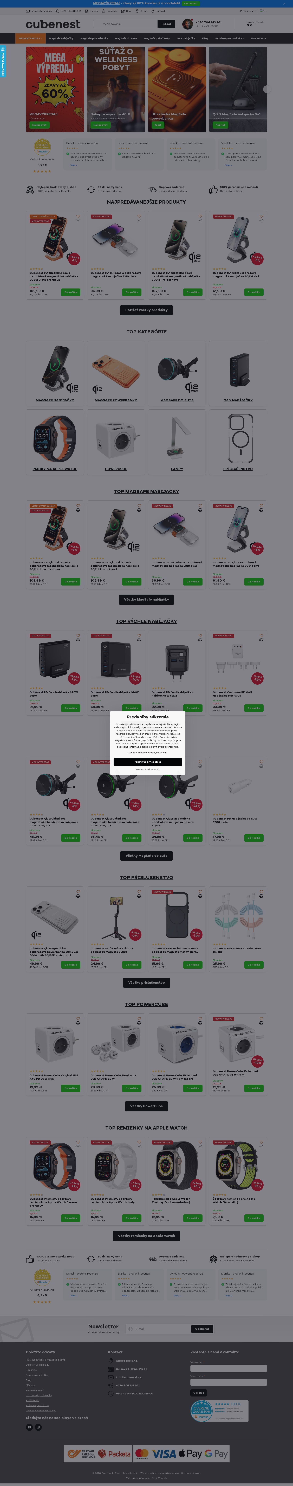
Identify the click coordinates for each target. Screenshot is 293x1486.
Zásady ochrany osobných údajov (147, 753)
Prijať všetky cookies (147, 762)
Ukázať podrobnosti (147, 769)
